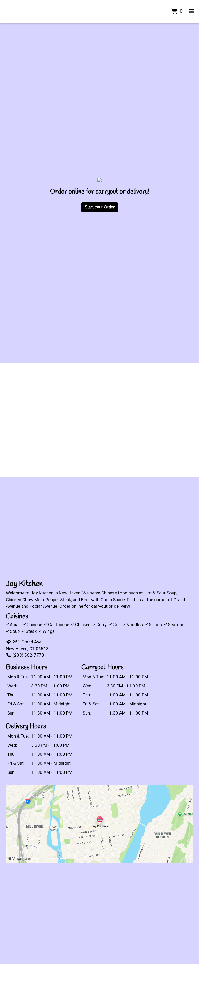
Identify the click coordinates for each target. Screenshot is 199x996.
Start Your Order (100, 207)
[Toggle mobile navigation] (191, 11)
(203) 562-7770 (28, 655)
